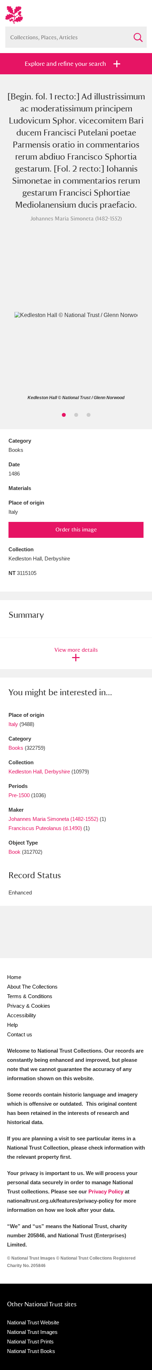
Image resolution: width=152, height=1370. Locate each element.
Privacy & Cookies (28, 1006)
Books (15, 748)
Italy (13, 724)
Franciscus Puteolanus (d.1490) (45, 828)
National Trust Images (32, 1332)
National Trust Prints (30, 1342)
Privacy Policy (105, 1191)
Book (14, 852)
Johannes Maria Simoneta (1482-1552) (53, 819)
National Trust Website (33, 1322)
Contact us (19, 1034)
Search (138, 34)
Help (12, 1025)
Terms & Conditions (29, 996)
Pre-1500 (19, 795)
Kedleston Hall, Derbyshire (39, 772)
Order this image (76, 529)
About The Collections (32, 987)
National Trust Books (31, 1351)
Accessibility (21, 1015)
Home (14, 977)
